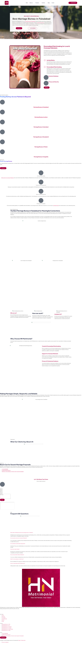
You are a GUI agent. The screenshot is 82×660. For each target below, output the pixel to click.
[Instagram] (4, 611)
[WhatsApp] (0, 476)
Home (27, 2)
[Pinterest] (6, 611)
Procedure (37, 2)
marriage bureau (56, 205)
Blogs (49, 2)
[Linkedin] (9, 611)
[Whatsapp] (11, 611)
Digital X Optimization (21, 640)
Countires (43, 2)
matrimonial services (40, 22)
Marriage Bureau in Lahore (41, 117)
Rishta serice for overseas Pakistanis (7, 177)
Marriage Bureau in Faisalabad (41, 107)
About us (31, 2)
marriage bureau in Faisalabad (30, 21)
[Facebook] (1, 611)
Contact (53, 2)
